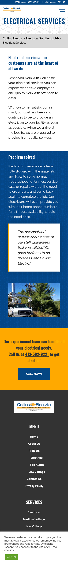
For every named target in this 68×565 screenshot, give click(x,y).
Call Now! (34, 373)
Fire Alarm (37, 464)
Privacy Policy (34, 486)
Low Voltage (37, 471)
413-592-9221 (37, 354)
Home (34, 436)
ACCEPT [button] (11, 557)
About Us (34, 443)
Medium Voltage (34, 519)
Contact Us (34, 479)
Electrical (37, 457)
